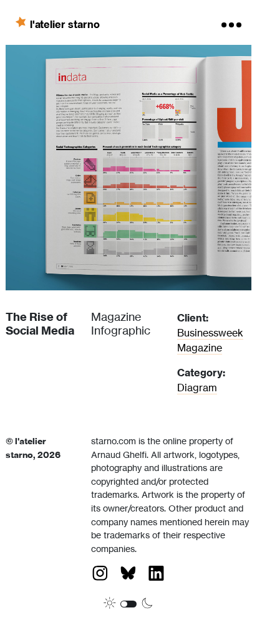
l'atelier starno (65, 23)
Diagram (197, 387)
